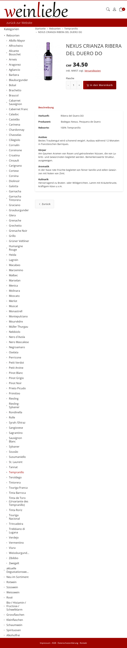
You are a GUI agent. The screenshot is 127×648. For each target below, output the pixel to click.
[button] (108, 9)
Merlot (13, 301)
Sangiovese (16, 428)
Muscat (13, 306)
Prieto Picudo (17, 388)
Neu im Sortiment (17, 577)
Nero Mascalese (19, 342)
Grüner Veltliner (19, 241)
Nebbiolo (14, 332)
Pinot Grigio (16, 378)
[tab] (44, 107)
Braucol (14, 95)
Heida (12, 255)
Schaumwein (14, 625)
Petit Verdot (16, 362)
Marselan (15, 280)
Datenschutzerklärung (68, 643)
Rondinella (15, 412)
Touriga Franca (18, 487)
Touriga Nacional (14, 516)
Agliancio (14, 70)
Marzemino (16, 270)
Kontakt (83, 643)
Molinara (14, 291)
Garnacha (15, 191)
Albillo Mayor (17, 40)
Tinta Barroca (17, 493)
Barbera (14, 75)
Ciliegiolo (14, 140)
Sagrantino (16, 433)
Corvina (14, 176)
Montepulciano (18, 316)
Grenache (15, 220)
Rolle (12, 417)
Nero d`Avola (17, 337)
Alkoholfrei (13, 635)
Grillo (12, 236)
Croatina (14, 155)
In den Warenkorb (101, 85)
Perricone (15, 357)
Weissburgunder (19, 553)
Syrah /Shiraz (17, 422)
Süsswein (12, 587)
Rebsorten (13, 35)
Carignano (15, 165)
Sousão (13, 452)
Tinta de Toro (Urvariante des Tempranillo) (18, 501)
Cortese (14, 171)
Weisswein (13, 592)
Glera (12, 215)
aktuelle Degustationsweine (18, 570)
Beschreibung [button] (46, 107)
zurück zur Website (19, 23)
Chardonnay (16, 130)
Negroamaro (17, 347)
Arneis (13, 59)
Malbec (13, 275)
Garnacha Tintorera (15, 198)
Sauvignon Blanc (15, 439)
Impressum (45, 643)
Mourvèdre (16, 321)
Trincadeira (16, 524)
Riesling (14, 398)
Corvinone (15, 150)
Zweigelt (14, 563)
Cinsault (14, 160)
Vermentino (16, 542)
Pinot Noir (15, 383)
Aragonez (15, 64)
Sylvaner (14, 446)
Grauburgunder (19, 210)
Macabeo (14, 265)
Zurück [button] (46, 204)
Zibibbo (13, 558)
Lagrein (13, 260)
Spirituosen (13, 630)
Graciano (14, 205)
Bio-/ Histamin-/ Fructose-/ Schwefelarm (16, 606)
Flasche (70, 78)
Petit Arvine (16, 368)
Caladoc (14, 114)
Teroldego (15, 477)
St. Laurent (15, 462)
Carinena (14, 124)
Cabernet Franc (18, 109)
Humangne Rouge (16, 247)
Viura (12, 548)
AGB (54, 643)
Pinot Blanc (16, 373)
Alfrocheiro (16, 46)
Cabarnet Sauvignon (15, 102)
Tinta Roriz (15, 510)
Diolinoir (14, 181)
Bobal (12, 85)
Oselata (13, 352)
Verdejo (14, 537)
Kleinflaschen (14, 620)
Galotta (13, 186)
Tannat (13, 467)
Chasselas (15, 135)
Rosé (9, 597)
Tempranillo (16, 472)
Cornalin (14, 145)
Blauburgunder (18, 80)
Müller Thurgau (18, 326)
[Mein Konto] (114, 9)
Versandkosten (93, 70)
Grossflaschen (15, 615)
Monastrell (15, 311)
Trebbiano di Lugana (17, 530)
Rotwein (11, 582)
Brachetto (15, 90)
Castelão (14, 119)
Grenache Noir (18, 231)
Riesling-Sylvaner (14, 405)
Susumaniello (17, 457)
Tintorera (15, 482)
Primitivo (14, 393)
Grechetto (15, 225)
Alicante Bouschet (15, 52)
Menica (13, 285)
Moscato (14, 296)
